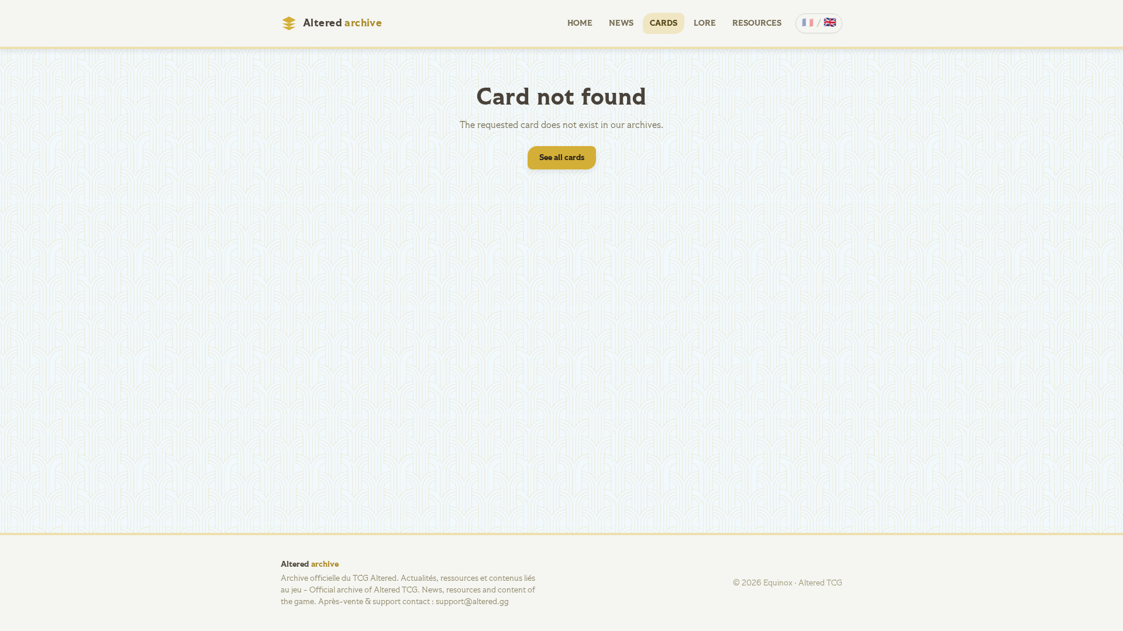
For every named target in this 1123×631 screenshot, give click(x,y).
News (621, 23)
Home (579, 23)
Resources (756, 23)
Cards (663, 23)
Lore (705, 23)
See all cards (561, 158)
